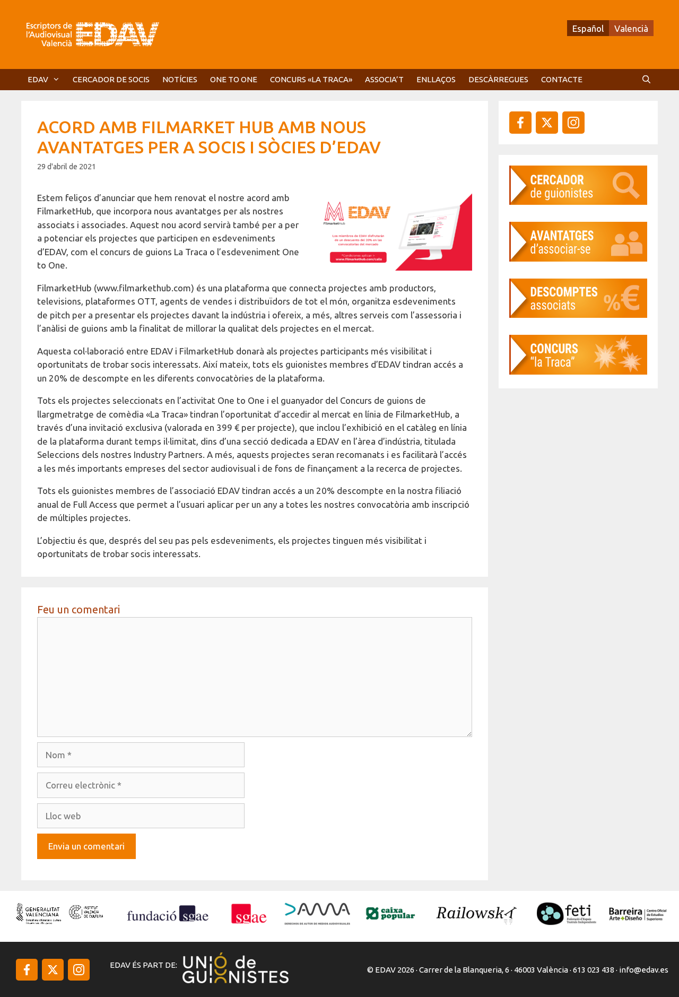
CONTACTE (561, 79)
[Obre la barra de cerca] (646, 79)
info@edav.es (643, 969)
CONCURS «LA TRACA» (311, 79)
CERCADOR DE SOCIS (111, 79)
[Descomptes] (578, 314)
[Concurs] (578, 371)
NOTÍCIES (179, 79)
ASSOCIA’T (384, 79)
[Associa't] (578, 258)
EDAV (38, 79)
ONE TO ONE (233, 79)
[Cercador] (578, 201)
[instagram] (547, 122)
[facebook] (520, 122)
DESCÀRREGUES (498, 79)
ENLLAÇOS (436, 79)
